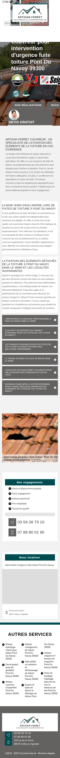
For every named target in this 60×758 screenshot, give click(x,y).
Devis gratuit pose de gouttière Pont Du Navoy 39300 (12, 670)
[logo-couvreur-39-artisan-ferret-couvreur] (30, 13)
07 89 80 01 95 (31, 532)
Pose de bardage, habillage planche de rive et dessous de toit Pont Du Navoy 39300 (50, 683)
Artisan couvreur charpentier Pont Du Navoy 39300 (12, 688)
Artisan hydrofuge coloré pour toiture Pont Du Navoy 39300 (11, 651)
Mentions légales (46, 753)
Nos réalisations (28, 105)
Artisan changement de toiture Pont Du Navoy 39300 (31, 650)
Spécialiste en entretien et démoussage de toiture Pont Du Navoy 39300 (31, 670)
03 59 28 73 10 (31, 522)
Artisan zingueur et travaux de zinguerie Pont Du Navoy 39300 (50, 660)
